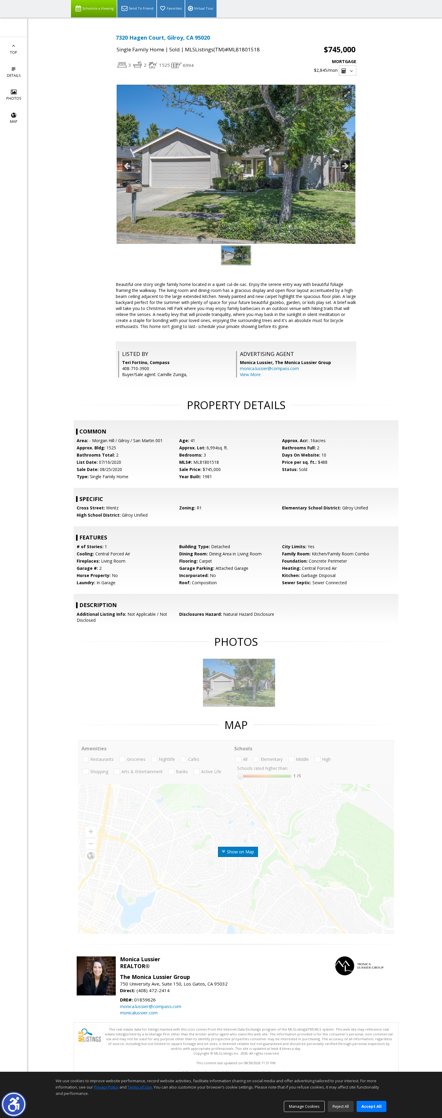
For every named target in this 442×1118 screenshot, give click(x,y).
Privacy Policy (106, 1087)
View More (250, 374)
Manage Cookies (304, 1106)
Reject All (341, 1106)
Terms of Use (139, 1087)
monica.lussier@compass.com (269, 368)
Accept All (371, 1106)
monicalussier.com (139, 1013)
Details (13, 75)
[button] (13, 1104)
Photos (13, 98)
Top (13, 52)
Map (13, 121)
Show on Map (240, 852)
